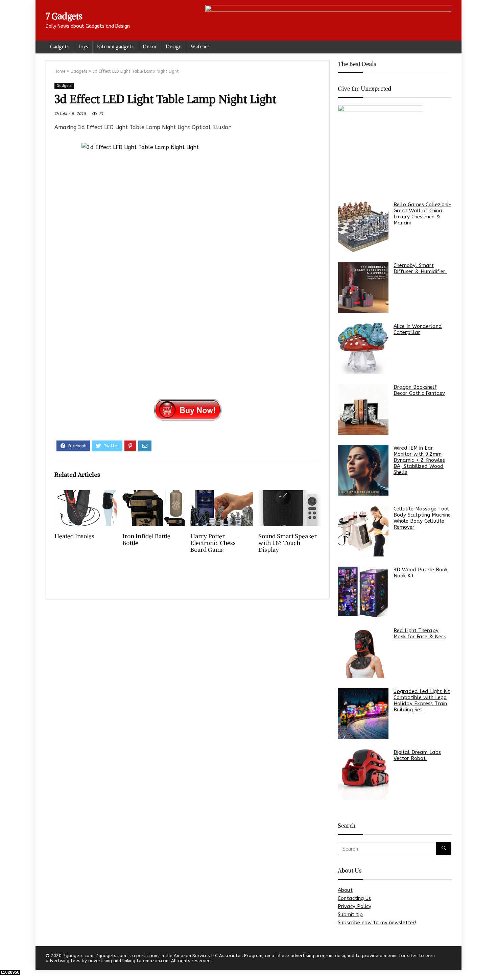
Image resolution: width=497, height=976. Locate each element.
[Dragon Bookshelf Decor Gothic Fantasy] (363, 409)
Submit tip (350, 914)
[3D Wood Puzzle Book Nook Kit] (363, 592)
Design (174, 46)
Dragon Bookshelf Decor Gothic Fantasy (419, 390)
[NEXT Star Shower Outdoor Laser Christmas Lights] (490, 959)
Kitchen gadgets (115, 46)
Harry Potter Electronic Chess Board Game (213, 542)
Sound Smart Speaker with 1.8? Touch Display (287, 542)
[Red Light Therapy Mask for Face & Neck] (363, 652)
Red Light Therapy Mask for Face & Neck (420, 633)
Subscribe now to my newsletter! (377, 923)
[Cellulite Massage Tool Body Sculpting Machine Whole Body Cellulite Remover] (363, 531)
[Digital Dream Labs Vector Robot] (363, 774)
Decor (150, 46)
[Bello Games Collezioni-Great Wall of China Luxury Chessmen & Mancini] (363, 226)
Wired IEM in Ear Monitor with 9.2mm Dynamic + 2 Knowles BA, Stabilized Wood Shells (419, 460)
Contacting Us (354, 898)
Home (59, 71)
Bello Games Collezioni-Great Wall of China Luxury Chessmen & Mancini (422, 213)
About (345, 890)
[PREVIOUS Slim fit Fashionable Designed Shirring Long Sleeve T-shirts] (7, 959)
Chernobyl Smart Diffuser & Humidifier (420, 268)
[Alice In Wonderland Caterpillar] (363, 348)
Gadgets (59, 46)
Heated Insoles (74, 536)
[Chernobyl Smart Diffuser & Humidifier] (363, 287)
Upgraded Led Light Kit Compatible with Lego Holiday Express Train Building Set (422, 700)
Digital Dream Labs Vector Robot (417, 755)
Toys (83, 46)
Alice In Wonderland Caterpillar (418, 329)
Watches (200, 46)
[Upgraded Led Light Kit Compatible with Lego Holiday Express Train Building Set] (363, 713)
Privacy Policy (354, 906)
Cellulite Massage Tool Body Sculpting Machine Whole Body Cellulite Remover (422, 518)
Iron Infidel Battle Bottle (146, 539)
